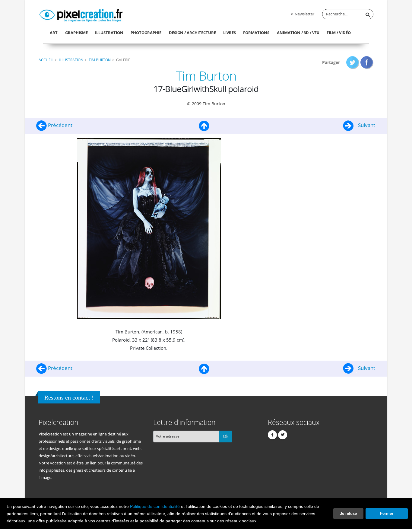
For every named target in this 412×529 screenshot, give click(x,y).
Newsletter (304, 14)
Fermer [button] (386, 513)
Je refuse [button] (348, 513)
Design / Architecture (192, 32)
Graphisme (76, 32)
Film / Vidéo (339, 32)
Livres (229, 32)
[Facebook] (272, 434)
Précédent (59, 125)
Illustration (109, 32)
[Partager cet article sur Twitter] (352, 62)
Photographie (146, 32)
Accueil (46, 59)
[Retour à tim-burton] (204, 125)
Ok (225, 436)
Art (54, 32)
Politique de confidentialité (155, 506)
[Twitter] (282, 434)
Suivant (366, 125)
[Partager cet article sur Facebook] (366, 62)
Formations (256, 32)
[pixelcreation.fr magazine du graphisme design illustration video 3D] (81, 14)
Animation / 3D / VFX (298, 32)
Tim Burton (100, 59)
